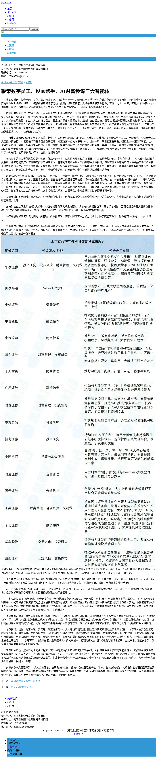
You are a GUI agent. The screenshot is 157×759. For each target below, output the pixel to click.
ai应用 (10, 19)
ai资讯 (10, 16)
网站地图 (79, 734)
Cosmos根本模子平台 (22, 687)
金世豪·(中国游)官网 (12, 82)
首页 (9, 8)
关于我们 (12, 12)
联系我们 (12, 23)
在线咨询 (12, 746)
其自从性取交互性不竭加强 (25, 681)
